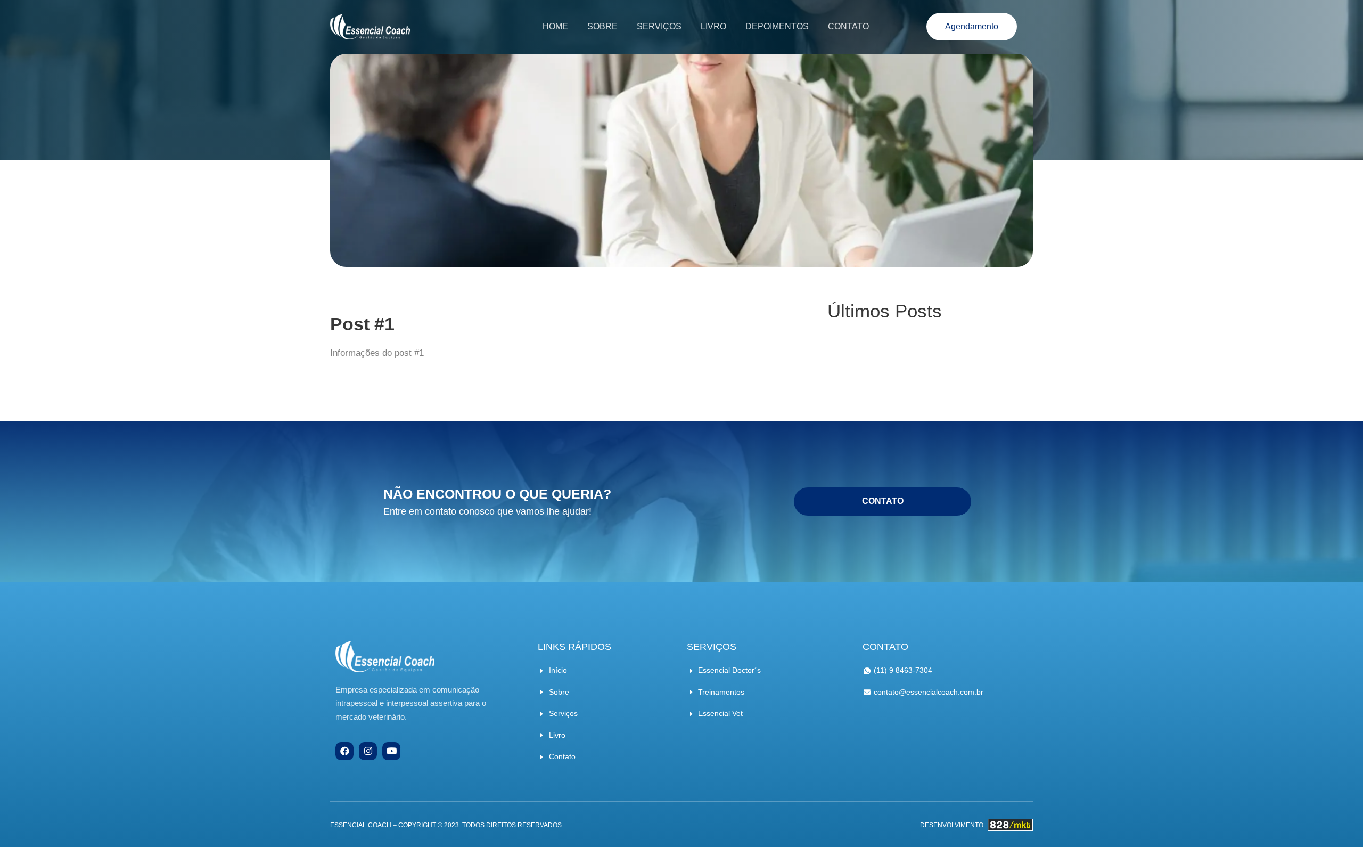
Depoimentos (777, 26)
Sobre (602, 26)
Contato (848, 26)
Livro (713, 26)
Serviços (659, 26)
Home (555, 26)
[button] (971, 27)
